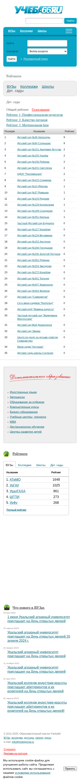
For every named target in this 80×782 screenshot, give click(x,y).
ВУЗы (11, 30)
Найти (10, 43)
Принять (70, 768)
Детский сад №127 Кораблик (33, 229)
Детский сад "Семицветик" (32, 297)
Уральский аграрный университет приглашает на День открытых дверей (36, 654)
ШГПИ (14, 497)
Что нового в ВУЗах (29, 607)
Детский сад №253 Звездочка (34, 266)
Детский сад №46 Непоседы (33, 137)
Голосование (41, 109)
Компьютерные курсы (24, 407)
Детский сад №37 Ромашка (33, 192)
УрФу (13, 502)
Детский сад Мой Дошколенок (34, 325)
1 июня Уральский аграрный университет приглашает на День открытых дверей (38, 619)
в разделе (12, 51)
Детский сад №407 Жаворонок (35, 284)
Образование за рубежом (27, 402)
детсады (29, 737)
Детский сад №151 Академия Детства (39, 149)
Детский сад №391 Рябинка (33, 260)
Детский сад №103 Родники (33, 198)
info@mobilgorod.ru (23, 742)
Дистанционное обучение (27, 426)
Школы (42, 30)
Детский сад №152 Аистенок (33, 241)
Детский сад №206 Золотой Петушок (38, 254)
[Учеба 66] (40, 10)
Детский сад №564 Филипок (33, 291)
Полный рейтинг (16, 510)
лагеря (39, 737)
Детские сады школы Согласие (35, 353)
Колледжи (26, 30)
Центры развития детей (26, 431)
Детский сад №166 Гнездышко (35, 247)
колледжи (17, 737)
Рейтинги (20, 453)
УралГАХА (17, 491)
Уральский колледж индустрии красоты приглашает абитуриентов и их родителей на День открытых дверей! (37, 707)
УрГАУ (14, 485)
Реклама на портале (15, 753)
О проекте (10, 749)
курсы (48, 737)
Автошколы (17, 397)
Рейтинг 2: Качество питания (26, 120)
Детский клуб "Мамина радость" (35, 309)
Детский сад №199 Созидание (35, 211)
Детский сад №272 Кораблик (33, 272)
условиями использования (32, 772)
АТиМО (15, 479)
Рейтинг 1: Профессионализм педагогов (34, 114)
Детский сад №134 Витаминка (34, 235)
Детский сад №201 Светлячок (34, 168)
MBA (13, 421)
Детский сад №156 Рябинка (33, 161)
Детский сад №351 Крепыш (33, 217)
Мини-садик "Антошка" (30, 346)
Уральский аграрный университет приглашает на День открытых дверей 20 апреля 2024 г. (38, 636)
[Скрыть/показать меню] (68, 31)
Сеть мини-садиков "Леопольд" (35, 303)
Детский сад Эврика (28, 331)
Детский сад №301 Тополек (33, 278)
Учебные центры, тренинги (28, 416)
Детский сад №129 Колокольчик (35, 204)
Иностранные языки (23, 392)
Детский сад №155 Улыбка (32, 155)
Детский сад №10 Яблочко (32, 186)
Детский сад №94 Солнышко (34, 143)
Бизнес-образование (24, 411)
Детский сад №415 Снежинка (34, 180)
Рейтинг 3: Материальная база (27, 125)
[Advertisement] (40, 561)
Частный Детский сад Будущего (35, 223)
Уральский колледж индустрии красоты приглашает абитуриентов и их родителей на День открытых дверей (37, 687)
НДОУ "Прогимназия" (29, 174)
